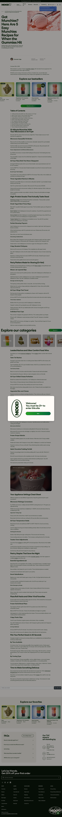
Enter (38, 413)
